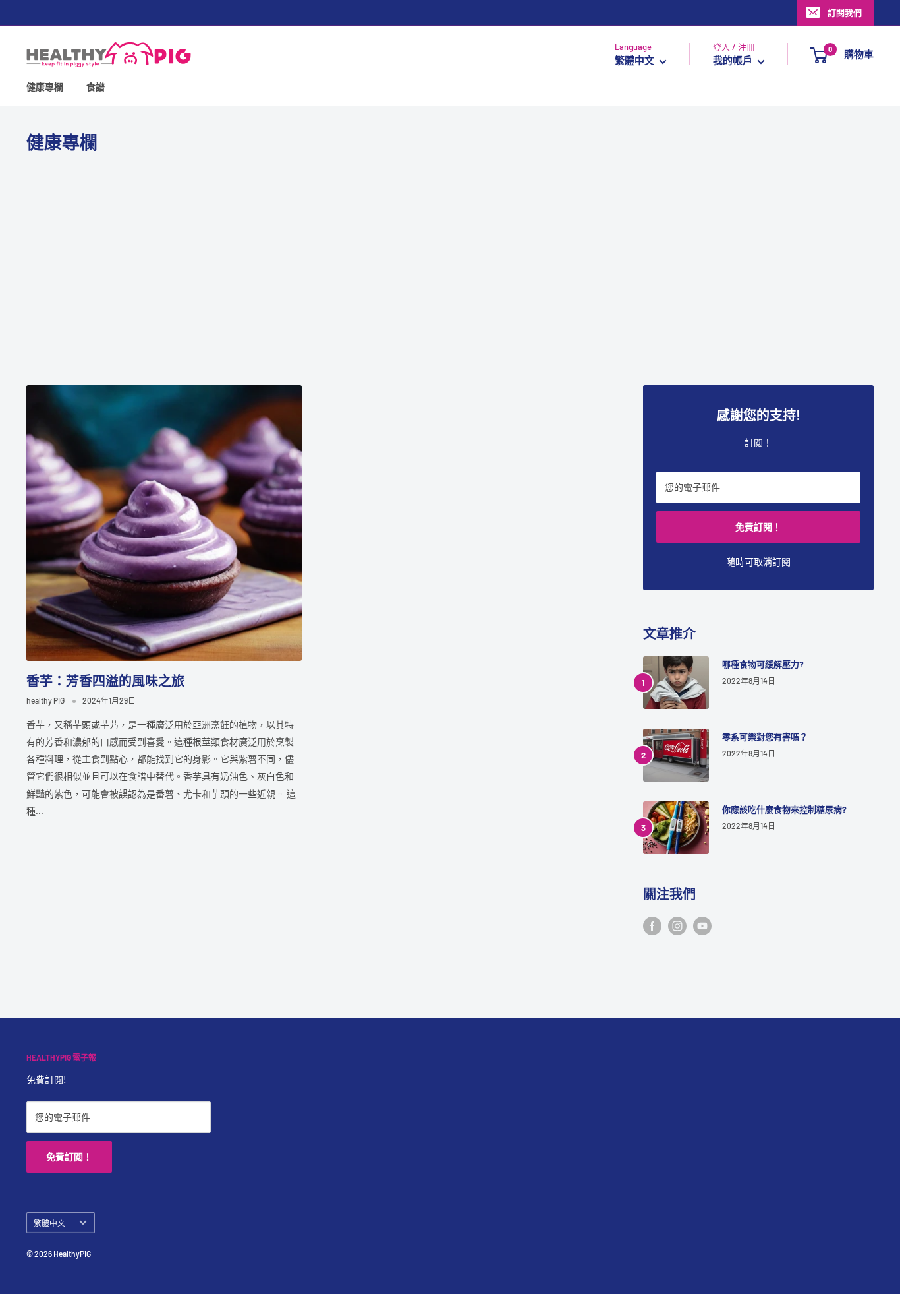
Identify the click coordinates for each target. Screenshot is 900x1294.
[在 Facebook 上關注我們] (652, 926)
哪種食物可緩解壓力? (763, 664)
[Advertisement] (450, 269)
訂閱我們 (845, 12)
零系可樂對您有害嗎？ (765, 736)
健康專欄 (44, 87)
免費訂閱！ (758, 526)
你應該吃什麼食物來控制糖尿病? (784, 809)
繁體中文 (49, 1222)
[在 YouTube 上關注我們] (702, 926)
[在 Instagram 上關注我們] (677, 926)
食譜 (95, 87)
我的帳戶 (733, 61)
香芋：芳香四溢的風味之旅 (105, 681)
